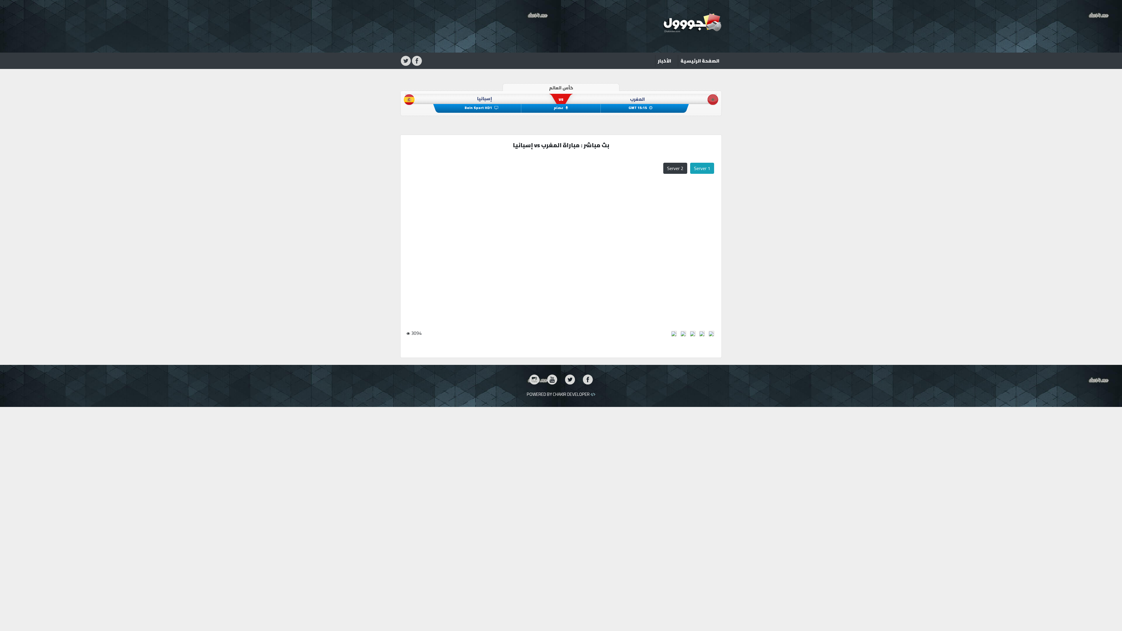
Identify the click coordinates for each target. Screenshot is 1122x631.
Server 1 (702, 168)
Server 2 (675, 168)
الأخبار (664, 60)
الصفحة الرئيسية (698, 60)
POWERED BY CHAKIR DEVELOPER (559, 394)
